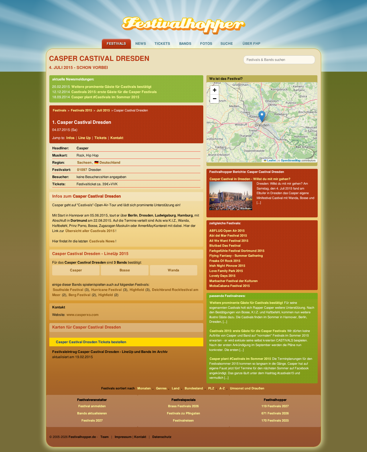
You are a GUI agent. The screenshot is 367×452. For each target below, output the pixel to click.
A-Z (222, 388)
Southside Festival (68, 289)
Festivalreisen (183, 420)
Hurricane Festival (106, 289)
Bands (185, 43)
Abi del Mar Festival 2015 (228, 235)
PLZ (211, 388)
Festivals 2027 (92, 420)
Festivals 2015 (81, 110)
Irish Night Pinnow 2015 (227, 265)
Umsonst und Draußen (247, 388)
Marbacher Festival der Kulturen (233, 281)
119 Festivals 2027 (275, 406)
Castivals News (102, 241)
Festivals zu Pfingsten (183, 413)
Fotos (206, 43)
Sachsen (84, 162)
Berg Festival (79, 295)
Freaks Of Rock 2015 (224, 260)
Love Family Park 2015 (226, 271)
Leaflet (271, 160)
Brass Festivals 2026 (183, 406)
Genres (161, 388)
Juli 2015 (103, 110)
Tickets (162, 43)
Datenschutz (161, 437)
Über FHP (251, 43)
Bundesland (194, 388)
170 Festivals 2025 (275, 420)
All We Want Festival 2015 (228, 240)
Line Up (84, 138)
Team (104, 437)
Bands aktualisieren (92, 413)
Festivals (116, 43)
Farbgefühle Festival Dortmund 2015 (236, 250)
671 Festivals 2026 (275, 413)
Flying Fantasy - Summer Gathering (236, 255)
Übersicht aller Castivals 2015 (90, 231)
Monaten (144, 388)
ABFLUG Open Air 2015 (227, 230)
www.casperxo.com (83, 314)
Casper (76, 270)
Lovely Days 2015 (222, 275)
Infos (70, 138)
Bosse (125, 270)
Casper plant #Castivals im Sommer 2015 (105, 97)
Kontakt (116, 138)
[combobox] (279, 59)
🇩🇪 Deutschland (107, 162)
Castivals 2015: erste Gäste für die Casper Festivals (114, 92)
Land (175, 388)
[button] (262, 116)
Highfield (137, 289)
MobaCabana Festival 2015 (229, 285)
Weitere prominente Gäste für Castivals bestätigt (111, 86)
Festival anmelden (92, 406)
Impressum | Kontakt (130, 437)
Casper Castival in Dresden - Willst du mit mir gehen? (250, 179)
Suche (226, 43)
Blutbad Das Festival (225, 245)
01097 (82, 169)
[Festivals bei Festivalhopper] (183, 19)
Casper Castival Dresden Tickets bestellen (91, 342)
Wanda (173, 270)
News (140, 43)
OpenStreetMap (291, 160)
